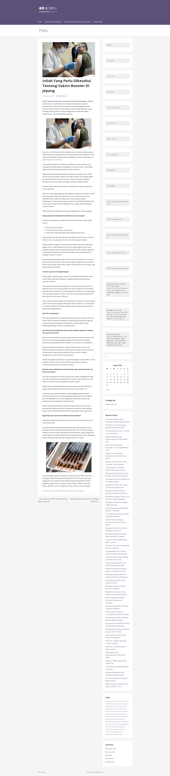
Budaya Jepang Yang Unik (115, 703)
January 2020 (109, 762)
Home (40, 22)
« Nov (107, 390)
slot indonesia (112, 154)
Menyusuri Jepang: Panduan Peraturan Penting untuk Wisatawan (114, 600)
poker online (111, 139)
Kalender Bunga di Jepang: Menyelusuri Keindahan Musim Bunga (115, 522)
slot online (111, 123)
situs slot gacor (113, 107)
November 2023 (110, 749)
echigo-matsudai (111, 404)
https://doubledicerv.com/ (117, 336)
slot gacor (111, 92)
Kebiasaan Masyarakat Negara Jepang (113, 719)
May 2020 (108, 755)
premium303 (111, 170)
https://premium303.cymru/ (117, 253)
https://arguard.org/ (115, 219)
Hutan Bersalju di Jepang (53, 22)
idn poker (110, 60)
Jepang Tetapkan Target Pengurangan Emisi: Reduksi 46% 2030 (116, 439)
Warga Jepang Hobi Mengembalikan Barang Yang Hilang (115, 654)
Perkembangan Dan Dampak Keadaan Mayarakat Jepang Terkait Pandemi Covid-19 (115, 729)
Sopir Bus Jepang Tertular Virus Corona (77, 22)
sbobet (109, 45)
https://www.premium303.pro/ (52, 160)
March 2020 (109, 758)
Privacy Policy (97, 22)
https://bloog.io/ (113, 312)
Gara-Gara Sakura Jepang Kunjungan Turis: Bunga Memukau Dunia (117, 447)
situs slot (111, 76)
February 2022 (110, 752)
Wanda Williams (62, 96)
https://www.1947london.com (117, 268)
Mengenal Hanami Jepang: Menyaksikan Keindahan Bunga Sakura (116, 455)
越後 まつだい (47, 8)
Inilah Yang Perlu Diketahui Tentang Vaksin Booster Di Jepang (64, 101)
